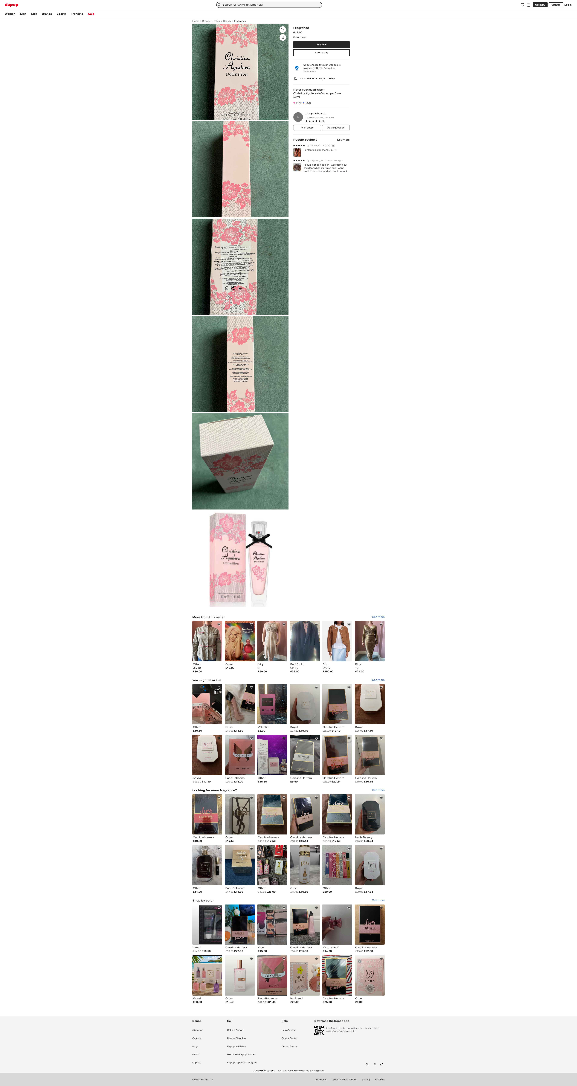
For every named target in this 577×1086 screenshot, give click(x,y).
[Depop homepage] (11, 5)
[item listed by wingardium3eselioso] (240, 975)
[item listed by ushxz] (370, 755)
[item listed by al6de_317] (337, 975)
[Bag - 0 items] (529, 5)
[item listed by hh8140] (240, 814)
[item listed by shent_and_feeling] (207, 865)
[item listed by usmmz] (370, 865)
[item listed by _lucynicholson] (207, 641)
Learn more (309, 71)
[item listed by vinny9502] (337, 755)
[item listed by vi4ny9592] (370, 814)
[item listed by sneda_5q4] (207, 924)
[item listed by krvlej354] (337, 814)
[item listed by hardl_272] (305, 755)
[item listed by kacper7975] (240, 704)
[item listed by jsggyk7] (272, 704)
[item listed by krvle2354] (370, 704)
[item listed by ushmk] (305, 814)
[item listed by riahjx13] (337, 924)
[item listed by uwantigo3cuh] (240, 924)
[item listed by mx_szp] (207, 975)
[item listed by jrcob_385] (272, 755)
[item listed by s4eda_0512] (370, 975)
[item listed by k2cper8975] (207, 704)
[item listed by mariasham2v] (272, 865)
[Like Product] (219, 624)
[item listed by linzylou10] (272, 924)
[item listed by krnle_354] (272, 814)
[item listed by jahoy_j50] (240, 865)
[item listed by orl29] (240, 755)
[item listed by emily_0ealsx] (207, 814)
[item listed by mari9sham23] (305, 865)
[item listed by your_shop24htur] (305, 975)
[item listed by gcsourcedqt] (305, 924)
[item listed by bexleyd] (370, 924)
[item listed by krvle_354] (207, 755)
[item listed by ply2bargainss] (337, 865)
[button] (327, 121)
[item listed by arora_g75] (337, 704)
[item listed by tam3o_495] (272, 975)
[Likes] (523, 5)
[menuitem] (10, 14)
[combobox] (269, 5)
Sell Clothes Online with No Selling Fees (301, 1070)
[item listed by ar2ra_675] (305, 704)
